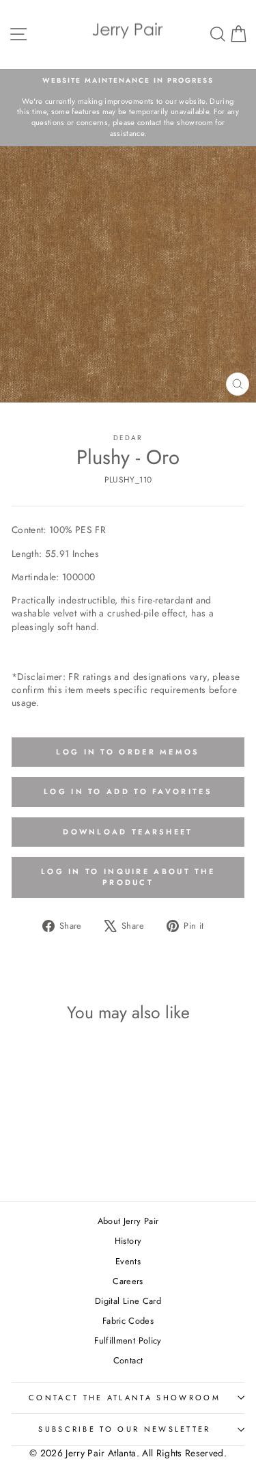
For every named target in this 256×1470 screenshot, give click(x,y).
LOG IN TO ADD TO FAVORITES (128, 791)
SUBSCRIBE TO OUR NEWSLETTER (124, 1429)
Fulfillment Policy (127, 1340)
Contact (128, 1360)
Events (128, 1261)
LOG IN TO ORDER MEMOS (127, 751)
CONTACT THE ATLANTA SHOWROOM (125, 1397)
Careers (128, 1281)
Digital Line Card (128, 1300)
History (128, 1240)
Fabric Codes (128, 1320)
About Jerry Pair (128, 1220)
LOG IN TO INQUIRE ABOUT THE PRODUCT (128, 877)
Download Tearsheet (128, 831)
